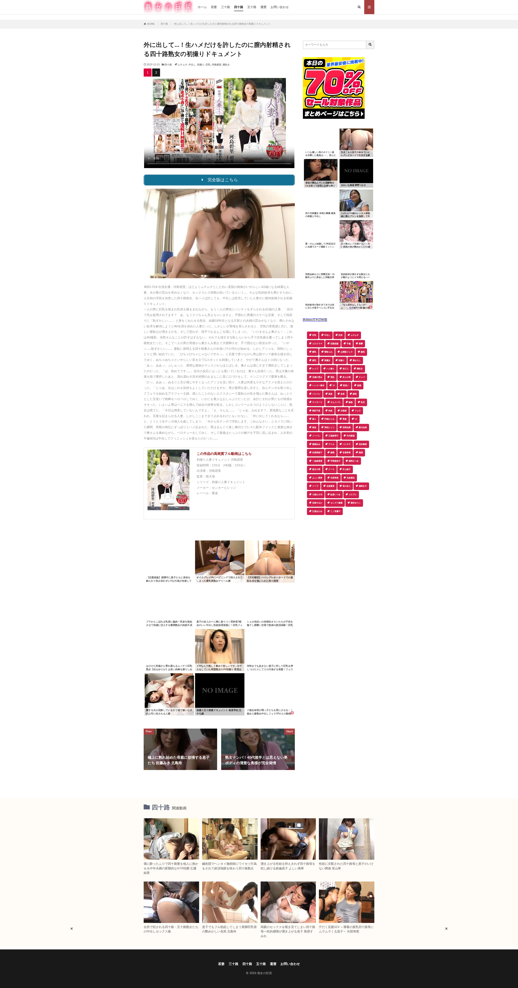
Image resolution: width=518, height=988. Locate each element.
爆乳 (314, 352)
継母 (355, 394)
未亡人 (346, 369)
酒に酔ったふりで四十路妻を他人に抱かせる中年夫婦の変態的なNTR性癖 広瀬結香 (171, 868)
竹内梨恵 (351, 436)
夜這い (346, 385)
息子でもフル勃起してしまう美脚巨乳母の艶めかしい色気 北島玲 (229, 929)
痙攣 (361, 344)
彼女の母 (316, 469)
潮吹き (226, 64)
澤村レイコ (329, 428)
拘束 (330, 411)
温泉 (330, 394)
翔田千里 (316, 411)
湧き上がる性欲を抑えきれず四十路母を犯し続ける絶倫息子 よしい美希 (288, 866)
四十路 (238, 7)
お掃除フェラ (347, 352)
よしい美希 (317, 478)
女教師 (344, 411)
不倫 (349, 344)
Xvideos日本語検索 (315, 320)
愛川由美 (363, 428)
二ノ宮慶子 (335, 511)
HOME (151, 24)
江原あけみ (317, 511)
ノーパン (316, 436)
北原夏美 (330, 486)
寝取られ (328, 352)
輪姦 (351, 402)
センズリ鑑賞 (336, 503)
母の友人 (347, 486)
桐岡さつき (354, 461)
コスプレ (353, 495)
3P (333, 385)
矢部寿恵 (334, 478)
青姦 (345, 419)
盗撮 (359, 385)
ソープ (315, 486)
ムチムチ (182, 64)
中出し (192, 64)
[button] (306, 529)
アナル (331, 444)
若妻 (214, 7)
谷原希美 (347, 453)
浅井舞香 (363, 444)
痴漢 (361, 453)
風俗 (314, 428)
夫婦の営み (317, 377)
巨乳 (208, 64)
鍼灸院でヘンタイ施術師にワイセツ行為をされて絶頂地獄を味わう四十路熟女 (229, 866)
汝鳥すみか (317, 503)
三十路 (225, 7)
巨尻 (341, 335)
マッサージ (317, 402)
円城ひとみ (329, 419)
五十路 (251, 7)
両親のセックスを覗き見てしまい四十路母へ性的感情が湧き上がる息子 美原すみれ (288, 932)
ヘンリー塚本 (318, 385)
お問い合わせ (280, 7)
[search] (370, 45)
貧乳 (314, 360)
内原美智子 (317, 453)
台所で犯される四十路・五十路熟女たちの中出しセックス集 (171, 929)
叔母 (343, 394)
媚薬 (332, 453)
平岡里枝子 (335, 461)
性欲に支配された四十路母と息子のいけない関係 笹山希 (346, 866)
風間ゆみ (316, 444)
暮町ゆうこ (356, 503)
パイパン (316, 394)
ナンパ (362, 377)
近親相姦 (334, 344)
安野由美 (347, 428)
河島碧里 (216, 64)
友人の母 (347, 377)
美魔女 (327, 360)
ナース (331, 469)
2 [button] (156, 72)
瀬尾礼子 (363, 486)
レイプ (315, 369)
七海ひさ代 (317, 495)
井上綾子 (347, 469)
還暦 (263, 7)
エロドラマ (317, 344)
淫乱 (332, 377)
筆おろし (357, 360)
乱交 (363, 402)
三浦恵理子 (333, 436)
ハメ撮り (330, 369)
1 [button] (148, 72)
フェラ (358, 411)
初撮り (200, 64)
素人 (314, 419)
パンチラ (347, 444)
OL (356, 419)
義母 (363, 352)
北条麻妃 (351, 478)
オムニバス (335, 402)
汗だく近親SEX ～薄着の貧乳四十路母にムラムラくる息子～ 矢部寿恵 (346, 929)
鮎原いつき (335, 495)
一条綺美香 (317, 461)
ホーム (202, 7)
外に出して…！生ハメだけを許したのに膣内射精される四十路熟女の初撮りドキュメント (222, 24)
